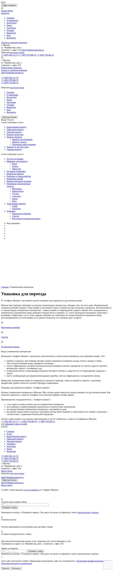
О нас (9, 434)
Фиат (14, 164)
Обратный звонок (9, 117)
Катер (15, 198)
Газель (15, 166)
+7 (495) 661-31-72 (9, 55)
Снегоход (16, 196)
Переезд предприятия (22, 139)
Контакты (11, 38)
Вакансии (11, 33)
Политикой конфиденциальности (92, 561)
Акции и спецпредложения (14, 42)
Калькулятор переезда (11, 68)
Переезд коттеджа (15, 134)
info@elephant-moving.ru (32, 50)
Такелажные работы (16, 203)
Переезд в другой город (18, 147)
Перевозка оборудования (24, 144)
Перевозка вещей (15, 179)
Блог (9, 35)
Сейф (14, 206)
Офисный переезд (15, 129)
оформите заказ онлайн (16, 424)
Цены (9, 25)
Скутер (15, 193)
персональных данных (88, 512)
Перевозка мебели (15, 174)
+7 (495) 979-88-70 (27, 55)
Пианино (16, 208)
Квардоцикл (18, 191)
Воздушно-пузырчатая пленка (26, 218)
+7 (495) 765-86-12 (45, 55)
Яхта (14, 201)
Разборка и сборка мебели (19, 176)
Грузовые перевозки (16, 171)
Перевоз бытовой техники (19, 181)
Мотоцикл (17, 189)
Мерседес (16, 169)
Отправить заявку (35, 551)
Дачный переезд (14, 132)
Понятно (5, 568)
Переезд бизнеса (14, 137)
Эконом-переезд (14, 149)
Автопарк (11, 28)
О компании (12, 20)
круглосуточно (17, 52)
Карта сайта (6, 471)
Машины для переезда (17, 161)
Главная (10, 18)
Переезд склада (19, 142)
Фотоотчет (12, 23)
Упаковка (11, 211)
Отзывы (10, 30)
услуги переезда (31, 490)
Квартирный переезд (16, 127)
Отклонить (16, 568)
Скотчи (15, 216)
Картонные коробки (21, 213)
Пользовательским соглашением (16, 563)
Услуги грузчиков (15, 159)
